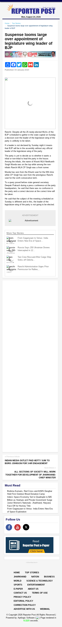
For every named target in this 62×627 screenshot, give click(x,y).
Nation (35, 576)
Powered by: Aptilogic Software (20, 618)
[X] (26, 527)
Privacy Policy (22, 597)
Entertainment (36, 585)
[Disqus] (30, 323)
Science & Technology (39, 581)
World (17, 581)
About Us (33, 589)
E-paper (18, 589)
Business (49, 576)
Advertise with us (24, 609)
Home (7, 23)
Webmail (45, 609)
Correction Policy (25, 605)
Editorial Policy (23, 601)
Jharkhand (20, 576)
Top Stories (16, 23)
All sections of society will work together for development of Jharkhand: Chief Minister (30, 475)
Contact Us (20, 593)
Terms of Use (40, 593)
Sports (18, 585)
